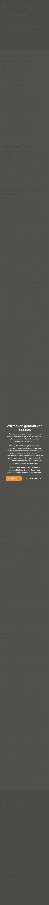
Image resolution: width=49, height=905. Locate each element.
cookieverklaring (15, 470)
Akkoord (11, 478)
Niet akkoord (35, 478)
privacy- (35, 467)
